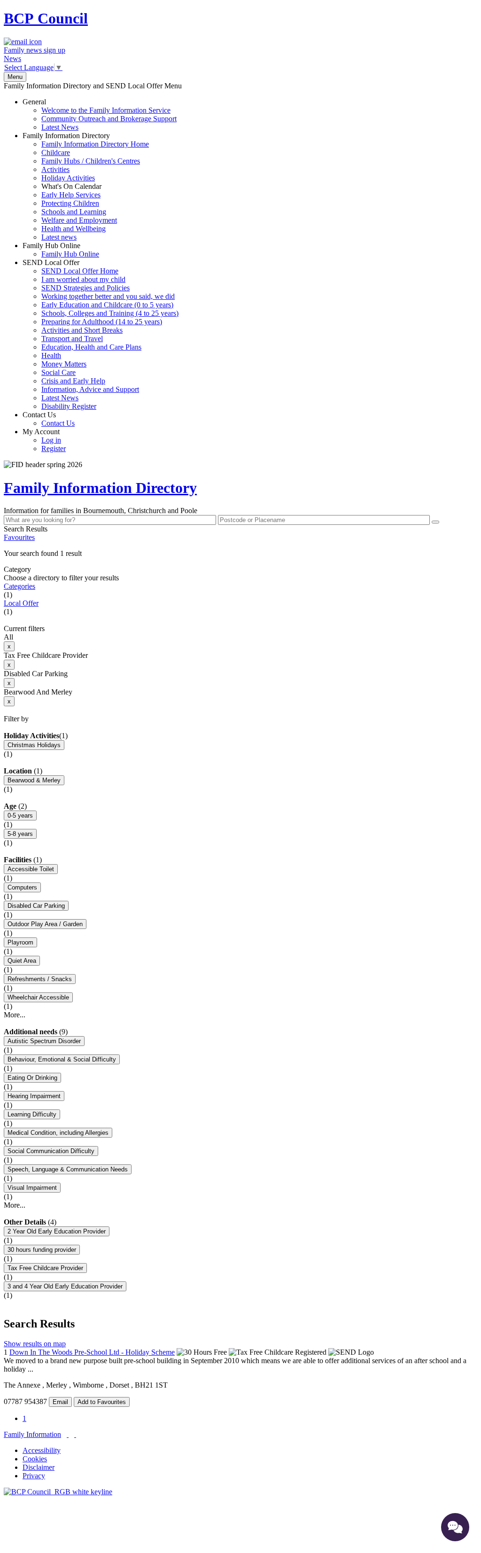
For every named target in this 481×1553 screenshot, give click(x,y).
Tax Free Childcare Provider (45, 1268)
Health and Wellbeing (73, 229)
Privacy (34, 1476)
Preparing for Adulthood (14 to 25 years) (101, 322)
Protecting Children (70, 203)
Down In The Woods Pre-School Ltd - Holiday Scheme (92, 1352)
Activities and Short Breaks (82, 330)
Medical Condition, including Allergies (58, 1132)
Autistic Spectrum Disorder (44, 1041)
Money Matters (63, 364)
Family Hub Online (61, 250)
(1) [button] (63, 736)
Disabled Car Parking (36, 905)
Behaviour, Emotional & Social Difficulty (62, 1059)
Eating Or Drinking (32, 1077)
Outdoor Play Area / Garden (45, 924)
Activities (55, 169)
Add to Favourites (102, 1401)
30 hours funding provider (42, 1249)
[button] (240, 553)
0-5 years (20, 815)
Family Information (32, 1434)
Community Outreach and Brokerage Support (109, 119)
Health (51, 355)
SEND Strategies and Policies (85, 288)
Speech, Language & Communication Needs (68, 1169)
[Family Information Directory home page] (58, 1492)
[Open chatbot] (455, 1527)
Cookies (35, 1459)
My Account (44, 440)
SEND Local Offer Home (79, 271)
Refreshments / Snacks (40, 979)
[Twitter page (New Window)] (68, 1434)
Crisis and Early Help (73, 381)
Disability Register (68, 406)
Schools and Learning (73, 212)
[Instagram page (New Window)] (75, 1434)
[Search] (435, 522)
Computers (22, 887)
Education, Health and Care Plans (91, 347)
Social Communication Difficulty (51, 1151)
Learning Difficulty (32, 1114)
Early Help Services (71, 195)
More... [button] (14, 1015)
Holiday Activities (68, 178)
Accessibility (42, 1450)
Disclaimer (38, 1467)
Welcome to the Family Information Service (106, 110)
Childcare (55, 152)
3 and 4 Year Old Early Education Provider (65, 1286)
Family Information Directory (86, 186)
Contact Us (49, 419)
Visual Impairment (32, 1187)
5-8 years (20, 833)
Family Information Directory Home (95, 144)
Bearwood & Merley (34, 780)
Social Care (58, 372)
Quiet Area (22, 960)
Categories (19, 586)
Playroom (20, 942)
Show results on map (35, 1344)
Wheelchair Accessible (38, 997)
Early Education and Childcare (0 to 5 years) (107, 305)
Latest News (59, 127)
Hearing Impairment (34, 1096)
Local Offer (21, 603)
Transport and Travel (72, 339)
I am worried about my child (83, 279)
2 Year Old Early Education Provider (57, 1231)
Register (53, 449)
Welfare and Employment (79, 220)
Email (60, 1401)
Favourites (19, 537)
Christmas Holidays (34, 745)
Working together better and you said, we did (108, 296)
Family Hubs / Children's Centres (90, 161)
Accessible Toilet (31, 869)
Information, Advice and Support (90, 389)
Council (46, 18)
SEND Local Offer (100, 334)
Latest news (59, 237)
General (100, 114)
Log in (51, 440)
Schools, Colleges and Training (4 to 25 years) (109, 313)
